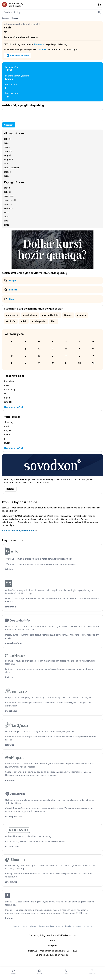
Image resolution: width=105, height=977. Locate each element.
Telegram (52, 945)
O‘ (52, 363)
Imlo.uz (44, 522)
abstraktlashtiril (50, 315)
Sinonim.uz (39, 44)
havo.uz (89, 926)
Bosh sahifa (6, 18)
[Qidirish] (99, 12)
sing (6, 220)
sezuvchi (8, 204)
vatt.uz (61, 926)
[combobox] (52, 12)
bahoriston (9, 381)
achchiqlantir (30, 315)
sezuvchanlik (10, 200)
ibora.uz (16, 926)
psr (5, 438)
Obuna (39, 954)
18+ (67, 954)
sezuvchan (9, 196)
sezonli (7, 191)
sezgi (6, 143)
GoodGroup (51, 954)
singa (6, 224)
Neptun (68, 315)
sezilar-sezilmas (11, 167)
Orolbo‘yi (10, 321)
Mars (53, 321)
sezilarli (7, 171)
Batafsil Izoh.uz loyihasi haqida (18, 530)
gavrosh (8, 434)
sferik (7, 216)
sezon (7, 187)
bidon (7, 397)
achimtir (81, 315)
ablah (24, 321)
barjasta (8, 430)
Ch (93, 363)
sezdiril (7, 138)
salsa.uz (24, 926)
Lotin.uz (42, 49)
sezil (6, 163)
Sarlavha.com (67, 522)
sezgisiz (8, 155)
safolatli (8, 401)
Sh (79, 363)
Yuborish (8, 124)
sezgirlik (8, 151)
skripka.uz (33, 926)
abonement (12, 315)
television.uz (51, 926)
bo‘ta (6, 385)
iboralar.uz (69, 926)
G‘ (66, 363)
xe (5, 393)
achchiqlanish (39, 321)
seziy (6, 175)
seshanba (8, 208)
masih (7, 426)
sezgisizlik (9, 159)
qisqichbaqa (10, 389)
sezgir (7, 147)
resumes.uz (80, 926)
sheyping (8, 422)
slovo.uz (41, 926)
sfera (6, 212)
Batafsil (10, 488)
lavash (7, 442)
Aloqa (52, 940)
